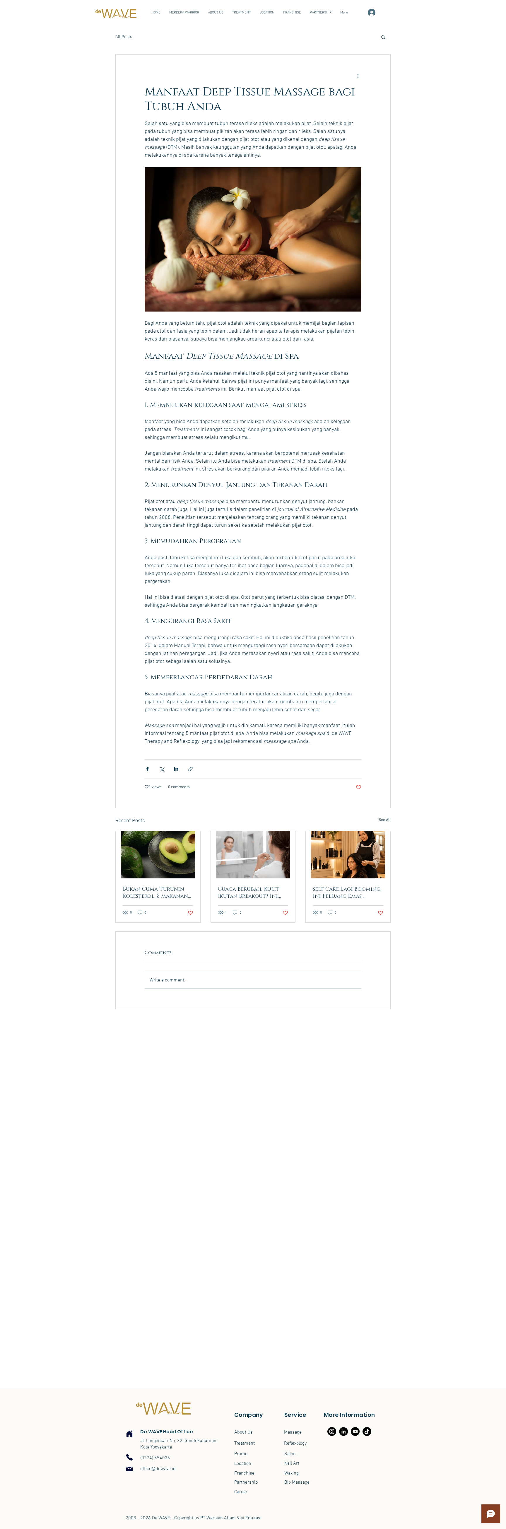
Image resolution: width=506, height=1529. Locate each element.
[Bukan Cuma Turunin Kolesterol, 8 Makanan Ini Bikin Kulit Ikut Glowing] (158, 854)
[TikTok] (367, 1431)
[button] (383, 37)
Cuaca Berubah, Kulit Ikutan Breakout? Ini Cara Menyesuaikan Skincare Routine (248, 893)
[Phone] (129, 1457)
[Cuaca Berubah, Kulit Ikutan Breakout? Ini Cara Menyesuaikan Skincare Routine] (253, 854)
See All (385, 819)
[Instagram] (331, 1431)
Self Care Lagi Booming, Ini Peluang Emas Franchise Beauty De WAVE (347, 893)
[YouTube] (355, 1431)
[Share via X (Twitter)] (162, 769)
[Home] (129, 1434)
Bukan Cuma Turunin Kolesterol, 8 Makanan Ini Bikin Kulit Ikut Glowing (155, 893)
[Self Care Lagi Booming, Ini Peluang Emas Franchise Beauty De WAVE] (348, 854)
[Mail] (129, 1469)
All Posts (123, 37)
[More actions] (357, 75)
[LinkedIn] (343, 1431)
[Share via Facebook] (147, 769)
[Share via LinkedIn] (176, 769)
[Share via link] (190, 769)
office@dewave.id (158, 1469)
